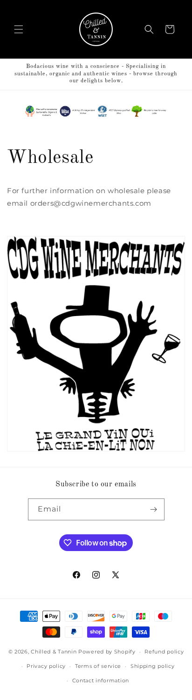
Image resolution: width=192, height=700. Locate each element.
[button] (18, 29)
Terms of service (98, 666)
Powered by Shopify (107, 651)
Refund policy (164, 651)
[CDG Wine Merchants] (96, 450)
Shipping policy (152, 666)
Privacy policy (46, 666)
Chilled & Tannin (53, 651)
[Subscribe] (154, 509)
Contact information (100, 680)
